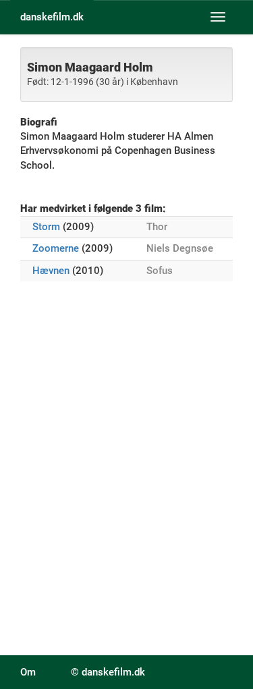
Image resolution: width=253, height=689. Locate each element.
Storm (46, 227)
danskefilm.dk (52, 17)
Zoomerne (55, 248)
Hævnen (50, 271)
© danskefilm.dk (108, 672)
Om (28, 672)
